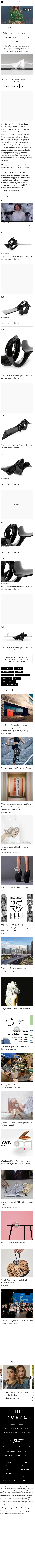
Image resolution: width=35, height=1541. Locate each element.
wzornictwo (7, 672)
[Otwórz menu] (2, 2)
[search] (31, 2)
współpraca (7, 675)
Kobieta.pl (25, 1466)
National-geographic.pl (8, 1480)
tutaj (14, 1516)
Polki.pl (25, 1462)
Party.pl (8, 1462)
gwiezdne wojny (22, 675)
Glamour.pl (9, 1466)
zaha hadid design (9, 685)
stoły (19, 672)
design (18, 668)
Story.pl (25, 1480)
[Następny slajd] (31, 1377)
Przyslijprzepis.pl (25, 1469)
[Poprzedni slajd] (1, 1377)
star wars (6, 678)
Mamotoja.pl (8, 1473)
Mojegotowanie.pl (8, 1477)
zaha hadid (7, 668)
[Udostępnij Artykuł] (23, 86)
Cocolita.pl (8, 1469)
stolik (17, 678)
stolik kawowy (8, 681)
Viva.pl (25, 1473)
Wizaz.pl (25, 1477)
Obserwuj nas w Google (11, 86)
